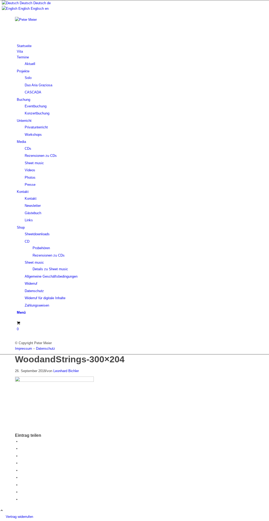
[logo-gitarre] (54, 20)
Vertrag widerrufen (19, 517)
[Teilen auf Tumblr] (21, 477)
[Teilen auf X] (21, 448)
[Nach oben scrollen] (1, 511)
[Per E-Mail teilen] (21, 499)
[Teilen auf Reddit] (21, 492)
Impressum (23, 348)
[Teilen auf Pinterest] (21, 463)
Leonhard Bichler (66, 371)
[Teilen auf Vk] (21, 485)
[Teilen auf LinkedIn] (21, 470)
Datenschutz (45, 348)
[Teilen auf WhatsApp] (21, 456)
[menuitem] (135, 46)
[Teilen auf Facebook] (21, 441)
